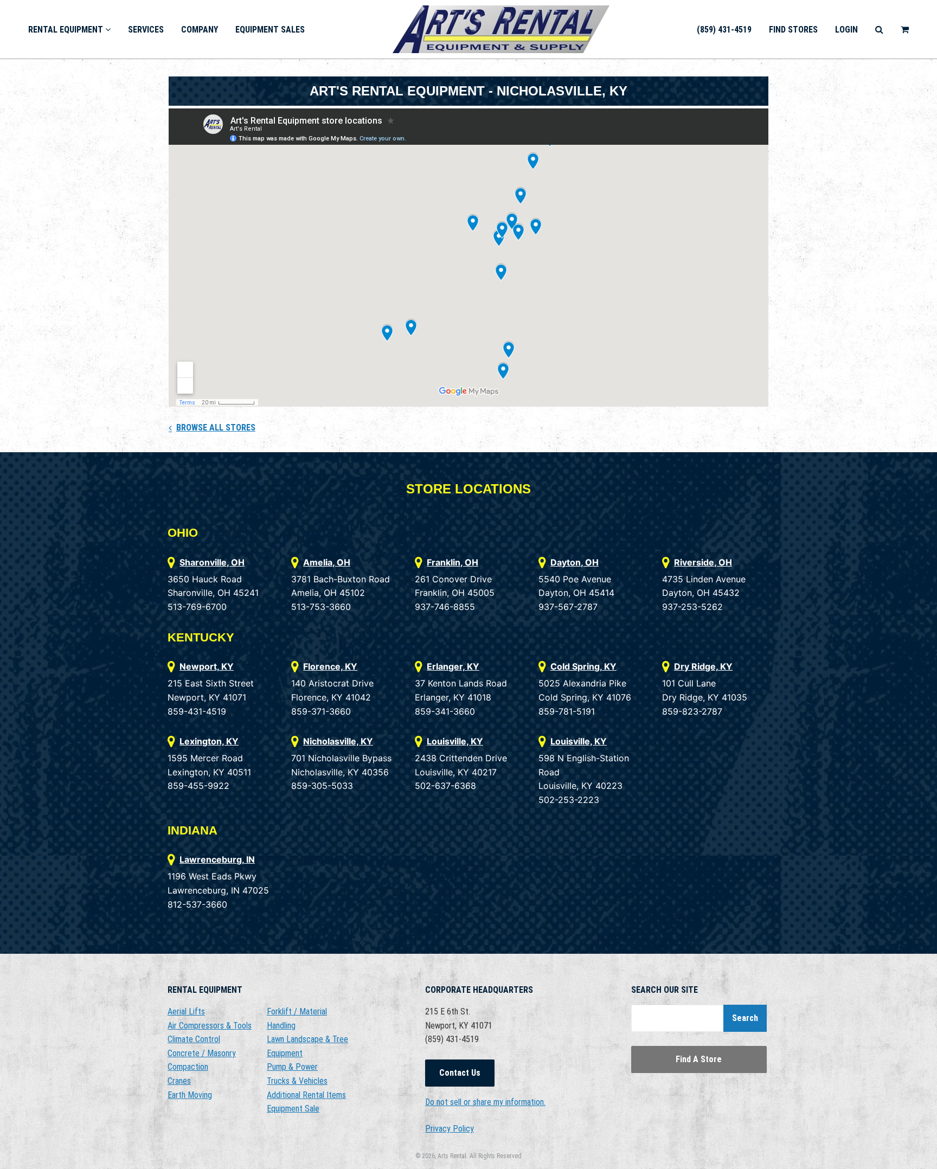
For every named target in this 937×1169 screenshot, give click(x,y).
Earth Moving (190, 1095)
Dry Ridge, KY (703, 666)
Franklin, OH (452, 562)
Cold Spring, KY (583, 666)
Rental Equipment (66, 29)
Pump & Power (292, 1067)
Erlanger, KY (453, 666)
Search (745, 1018)
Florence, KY (330, 666)
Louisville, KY (455, 741)
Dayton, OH (574, 562)
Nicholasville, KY (338, 741)
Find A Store (699, 1059)
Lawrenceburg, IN (217, 859)
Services (146, 29)
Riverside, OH (703, 562)
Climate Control (194, 1039)
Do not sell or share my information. (485, 1102)
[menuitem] (69, 29)
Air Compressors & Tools (210, 1025)
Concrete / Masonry (202, 1053)
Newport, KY (206, 666)
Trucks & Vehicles (297, 1081)
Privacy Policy (449, 1128)
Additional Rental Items (306, 1095)
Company (199, 29)
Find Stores (793, 29)
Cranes (179, 1081)
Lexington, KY (209, 741)
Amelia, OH (326, 562)
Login (846, 29)
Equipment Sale (293, 1108)
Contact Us (459, 1073)
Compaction (188, 1067)
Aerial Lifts (186, 1011)
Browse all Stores (215, 427)
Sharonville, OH (212, 562)
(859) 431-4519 (724, 29)
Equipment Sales (270, 29)
